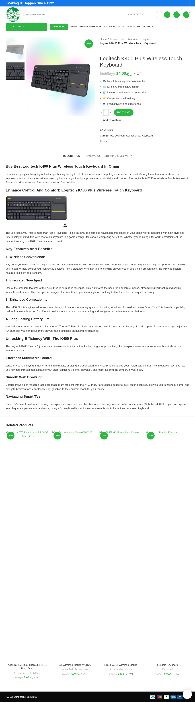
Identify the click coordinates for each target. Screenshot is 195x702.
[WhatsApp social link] (117, 141)
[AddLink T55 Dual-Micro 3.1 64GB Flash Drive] (27, 546)
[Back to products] (105, 50)
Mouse (64, 669)
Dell (71, 669)
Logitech (146, 39)
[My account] (167, 15)
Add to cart (123, 112)
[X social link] (178, 3)
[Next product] (109, 50)
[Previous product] (102, 50)
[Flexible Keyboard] (167, 546)
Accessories (117, 39)
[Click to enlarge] (32, 110)
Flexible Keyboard (167, 664)
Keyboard (132, 39)
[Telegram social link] (121, 141)
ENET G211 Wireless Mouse (120, 664)
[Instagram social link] (182, 3)
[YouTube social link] (186, 3)
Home (103, 39)
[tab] (71, 154)
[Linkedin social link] (113, 141)
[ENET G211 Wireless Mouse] (121, 546)
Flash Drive (35, 673)
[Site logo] (13, 14)
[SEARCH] (154, 14)
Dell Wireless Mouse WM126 (74, 664)
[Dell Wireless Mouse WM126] (74, 546)
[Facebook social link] (174, 3)
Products (59, 27)
